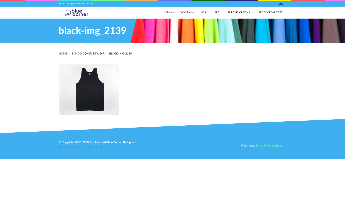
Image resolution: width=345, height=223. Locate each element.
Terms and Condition (89, 147)
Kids (203, 12)
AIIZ (217, 12)
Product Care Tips (270, 12)
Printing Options (239, 12)
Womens (186, 12)
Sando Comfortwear (88, 53)
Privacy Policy (67, 147)
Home (280, 4)
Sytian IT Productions (269, 145)
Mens (168, 12)
